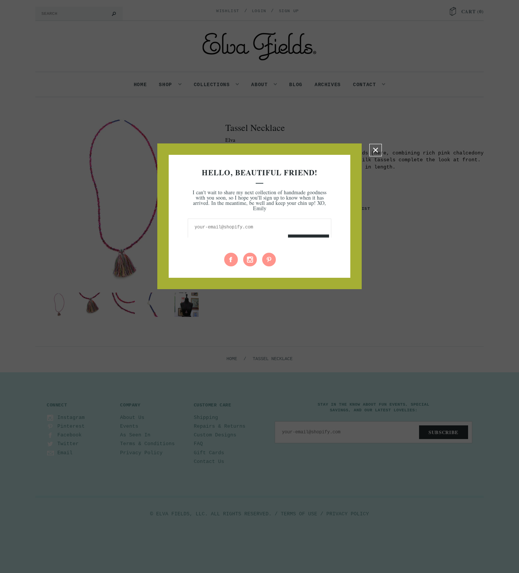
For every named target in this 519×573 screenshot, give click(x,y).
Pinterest (269, 259)
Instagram (250, 259)
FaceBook (231, 259)
